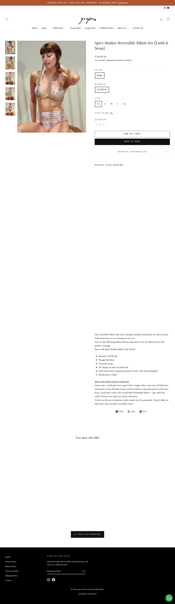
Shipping (109, 60)
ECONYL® (102, 90)
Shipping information (132, 151)
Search (7, 557)
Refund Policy (10, 566)
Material (101, 84)
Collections (58, 28)
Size (97, 98)
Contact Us (138, 28)
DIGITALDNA (92, 594)
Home (35, 28)
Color (99, 70)
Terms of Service (11, 571)
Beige (99, 75)
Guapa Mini (75, 28)
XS (98, 104)
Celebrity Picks (106, 28)
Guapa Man (90, 28)
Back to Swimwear (89, 534)
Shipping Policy (11, 575)
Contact (8, 580)
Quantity (101, 119)
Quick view (24, 495)
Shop (44, 28)
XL (124, 104)
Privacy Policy (11, 561)
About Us (122, 28)
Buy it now (132, 141)
